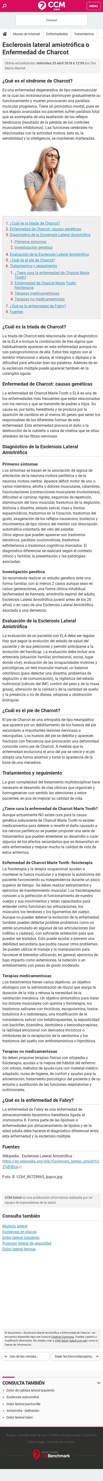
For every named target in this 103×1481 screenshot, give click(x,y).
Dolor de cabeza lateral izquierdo (30, 1390)
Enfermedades (57, 34)
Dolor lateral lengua (18, 1249)
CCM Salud (61, 1340)
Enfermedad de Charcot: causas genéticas (45, 229)
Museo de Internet (26, 34)
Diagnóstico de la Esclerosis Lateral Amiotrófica (50, 235)
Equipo (11, 1435)
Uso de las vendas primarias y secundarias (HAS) (27, 1357)
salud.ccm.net (78, 1340)
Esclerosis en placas (19, 1232)
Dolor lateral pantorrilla (23, 1404)
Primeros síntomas (30, 241)
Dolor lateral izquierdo (21, 1237)
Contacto (90, 1435)
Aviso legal (36, 1442)
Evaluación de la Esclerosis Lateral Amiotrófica (49, 254)
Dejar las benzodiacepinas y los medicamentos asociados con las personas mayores (74, 1357)
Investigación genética (33, 247)
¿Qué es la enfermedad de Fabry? (38, 306)
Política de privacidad (65, 1435)
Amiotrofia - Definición (22, 1411)
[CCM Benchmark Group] (51, 1455)
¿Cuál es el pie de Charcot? (32, 260)
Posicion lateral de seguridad (26, 1243)
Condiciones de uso (33, 1435)
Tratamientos (84, 34)
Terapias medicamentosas (37, 293)
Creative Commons (62, 1336)
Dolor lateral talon (19, 1417)
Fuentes (16, 312)
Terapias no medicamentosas (40, 299)
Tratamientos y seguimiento (33, 266)
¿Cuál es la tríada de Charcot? (35, 223)
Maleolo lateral (15, 1226)
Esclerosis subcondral (22, 1397)
